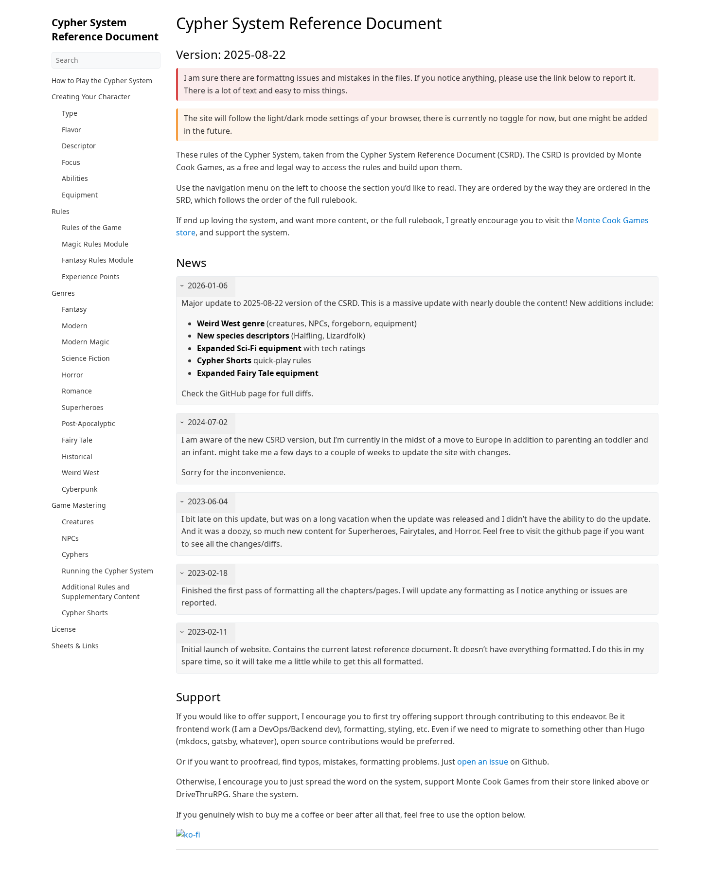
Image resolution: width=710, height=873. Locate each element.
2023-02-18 (208, 573)
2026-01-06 (208, 285)
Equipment (80, 194)
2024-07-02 (208, 422)
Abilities (75, 178)
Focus (71, 162)
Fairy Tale (77, 440)
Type (69, 113)
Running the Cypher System (107, 570)
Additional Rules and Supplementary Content (101, 591)
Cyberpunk (79, 489)
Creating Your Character (91, 96)
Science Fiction (86, 358)
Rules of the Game (92, 227)
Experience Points (91, 276)
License (64, 629)
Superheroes (83, 407)
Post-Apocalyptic (88, 423)
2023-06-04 (208, 501)
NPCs (70, 538)
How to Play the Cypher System (102, 80)
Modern (75, 325)
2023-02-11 (208, 631)
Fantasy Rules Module (97, 260)
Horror (72, 374)
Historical (77, 456)
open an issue (482, 761)
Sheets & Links (75, 645)
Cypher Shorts (85, 612)
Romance (77, 390)
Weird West (80, 472)
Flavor (71, 129)
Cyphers (75, 554)
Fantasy (74, 309)
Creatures (78, 521)
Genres (63, 293)
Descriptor (79, 145)
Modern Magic (85, 341)
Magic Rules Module (95, 244)
